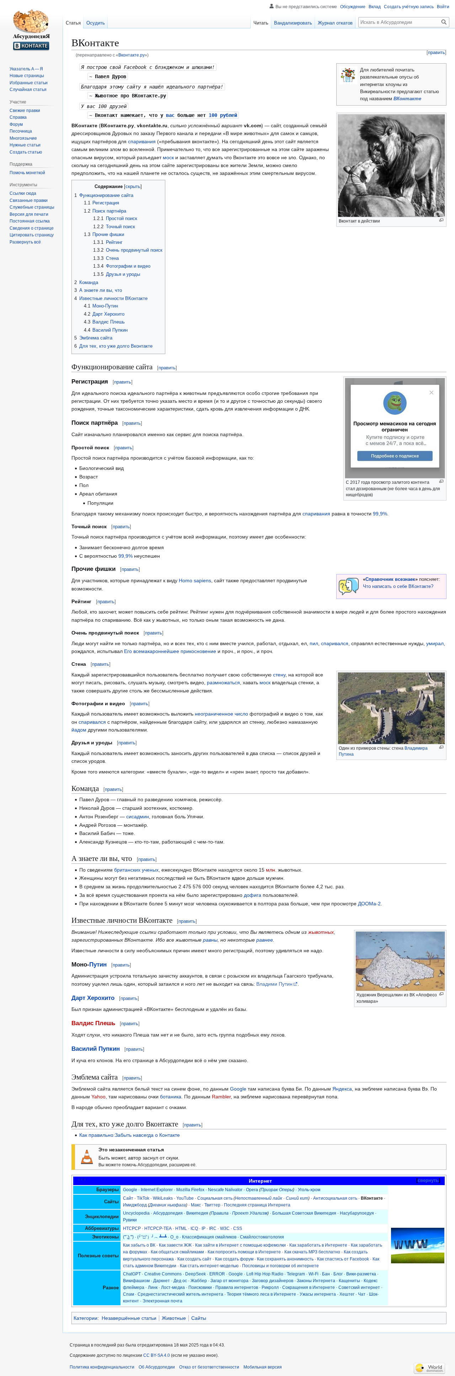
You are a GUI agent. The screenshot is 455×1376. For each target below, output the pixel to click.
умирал (435, 643)
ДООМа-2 (369, 903)
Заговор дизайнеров (272, 1280)
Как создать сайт (194, 1259)
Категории (85, 1318)
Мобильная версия (262, 1367)
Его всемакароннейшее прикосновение (170, 651)
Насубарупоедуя (357, 1213)
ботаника (170, 1096)
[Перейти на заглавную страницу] (31, 28)
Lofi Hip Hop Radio (264, 1273)
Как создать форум (234, 1259)
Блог (338, 1273)
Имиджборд (135, 1205)
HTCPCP (132, 1228)
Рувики (130, 1219)
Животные (174, 1318)
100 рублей (223, 115)
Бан (326, 1273)
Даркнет (161, 1280)
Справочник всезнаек (390, 579)
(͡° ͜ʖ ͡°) (128, 1237)
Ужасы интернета (318, 1294)
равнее (264, 940)
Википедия (197, 1213)
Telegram (296, 1273)
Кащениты (349, 1280)
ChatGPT (132, 1273)
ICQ (194, 1228)
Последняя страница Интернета (257, 1205)
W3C (225, 1228)
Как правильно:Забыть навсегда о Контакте (129, 1135)
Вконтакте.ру (131, 55)
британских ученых (136, 870)
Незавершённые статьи (129, 1318)
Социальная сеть (214, 1198)
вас (170, 115)
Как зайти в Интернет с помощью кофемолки (240, 1245)
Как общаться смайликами (177, 1251)
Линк (152, 1287)
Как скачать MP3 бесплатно (312, 1251)
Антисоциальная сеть (335, 1198)
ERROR (217, 1273)
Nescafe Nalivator (225, 1189)
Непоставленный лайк (258, 1198)
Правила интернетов (236, 1287)
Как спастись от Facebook (343, 1259)
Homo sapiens (195, 580)
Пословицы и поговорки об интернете (280, 1265)
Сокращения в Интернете (308, 1287)
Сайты (198, 1318)
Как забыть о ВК (139, 1245)
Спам (128, 1294)
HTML (181, 1228)
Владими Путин (274, 984)
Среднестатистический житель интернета (180, 1294)
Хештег (346, 1294)
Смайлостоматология (262, 1237)
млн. (271, 870)
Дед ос (180, 1280)
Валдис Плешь (93, 1023)
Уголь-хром (309, 1189)
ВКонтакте (407, 98)
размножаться (223, 682)
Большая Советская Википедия (304, 1213)
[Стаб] (87, 1157)
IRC (212, 1228)
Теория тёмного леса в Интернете (261, 1294)
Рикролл (270, 1287)
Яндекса (342, 1089)
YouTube (185, 1198)
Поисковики (200, 1287)
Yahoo (98, 1096)
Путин (98, 964)
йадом (78, 730)
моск (168, 157)
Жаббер (199, 1280)
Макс (196, 1205)
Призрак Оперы (277, 1189)
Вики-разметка (361, 1273)
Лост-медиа (173, 1287)
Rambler (221, 1096)
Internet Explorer (157, 1189)
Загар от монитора (229, 1280)
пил (314, 643)
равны (210, 940)
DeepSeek (195, 1273)
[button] (25, 242)
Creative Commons (163, 1273)
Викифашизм (136, 1280)
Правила (220, 1213)
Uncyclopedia (136, 1213)
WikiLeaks (163, 1198)
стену (279, 675)
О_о (174, 1237)
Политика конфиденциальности (102, 1367)
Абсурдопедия (168, 1213)
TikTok (143, 1198)
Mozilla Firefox (190, 1189)
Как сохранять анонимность (285, 1259)
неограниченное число (221, 714)
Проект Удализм (249, 1213)
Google (238, 1089)
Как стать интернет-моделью (209, 1265)
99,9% (380, 513)
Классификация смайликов (209, 1237)
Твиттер (212, 1205)
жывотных (321, 932)
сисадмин (137, 816)
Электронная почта (162, 1301)
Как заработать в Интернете (318, 1245)
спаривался (334, 643)
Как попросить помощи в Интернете (244, 1251)
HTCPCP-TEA (158, 1228)
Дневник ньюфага (167, 1205)
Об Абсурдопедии (157, 1367)
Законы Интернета (316, 1280)
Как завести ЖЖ (175, 1245)
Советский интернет (359, 1287)
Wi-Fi (313, 1273)
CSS (237, 1228)
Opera (252, 1189)
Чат (361, 1294)
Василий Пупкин (95, 1048)
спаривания (142, 141)
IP (203, 1228)
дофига (252, 895)
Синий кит (297, 1198)
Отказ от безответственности (209, 1367)
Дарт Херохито (92, 998)
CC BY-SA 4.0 (156, 1355)
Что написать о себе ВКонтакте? (398, 586)
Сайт (128, 1198)
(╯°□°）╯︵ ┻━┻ (152, 1237)
